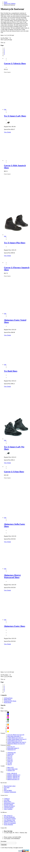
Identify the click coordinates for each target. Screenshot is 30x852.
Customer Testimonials (10, 792)
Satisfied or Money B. (10, 821)
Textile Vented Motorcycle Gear (16, 742)
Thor (9, 764)
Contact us (7, 798)
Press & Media (8, 790)
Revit (10, 760)
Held (9, 755)
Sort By (3, 38)
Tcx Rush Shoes (10, 371)
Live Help (6, 800)
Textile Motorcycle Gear (14, 740)
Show (2, 39)
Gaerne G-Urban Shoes (14, 472)
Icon (9, 757)
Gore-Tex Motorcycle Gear (15, 734)
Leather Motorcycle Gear (15, 737)
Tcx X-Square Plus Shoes (14, 243)
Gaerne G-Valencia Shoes (15, 63)
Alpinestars (11, 752)
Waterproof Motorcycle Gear (16, 743)
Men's (10, 767)
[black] (8, 454)
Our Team (6, 787)
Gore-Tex (11, 746)
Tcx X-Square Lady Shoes (15, 116)
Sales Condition (8, 809)
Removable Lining (13, 748)
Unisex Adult (12, 769)
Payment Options (8, 804)
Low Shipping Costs (9, 820)
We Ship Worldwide (9, 817)
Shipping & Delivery (9, 806)
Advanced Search (8, 807)
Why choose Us (8, 815)
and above (13, 779)
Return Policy (7, 801)
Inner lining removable (14, 736)
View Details (7, 132)
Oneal (9, 758)
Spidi (10, 761)
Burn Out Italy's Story (10, 786)
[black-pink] (8, 123)
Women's (11, 770)
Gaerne (10, 754)
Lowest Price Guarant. (10, 818)
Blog (5, 789)
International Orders (9, 803)
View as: (3, 42)
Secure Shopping (8, 824)
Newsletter (3, 841)
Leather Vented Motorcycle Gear (16, 739)
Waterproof (11, 749)
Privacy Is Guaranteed (10, 823)
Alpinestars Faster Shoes (14, 626)
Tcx (9, 763)
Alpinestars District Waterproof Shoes (12, 576)
